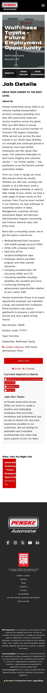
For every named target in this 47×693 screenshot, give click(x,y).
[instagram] (15, 543)
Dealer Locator (23, 575)
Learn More (38, 680)
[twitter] (23, 543)
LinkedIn (30, 368)
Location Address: (14, 347)
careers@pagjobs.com (12, 670)
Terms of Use (23, 601)
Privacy (23, 590)
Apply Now (23, 360)
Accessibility (23, 594)
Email (18, 368)
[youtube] (30, 543)
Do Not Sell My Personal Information (23, 597)
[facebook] (8, 543)
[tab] (9, 73)
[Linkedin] (37, 543)
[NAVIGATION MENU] (43, 5)
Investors (23, 586)
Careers (23, 579)
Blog (23, 583)
